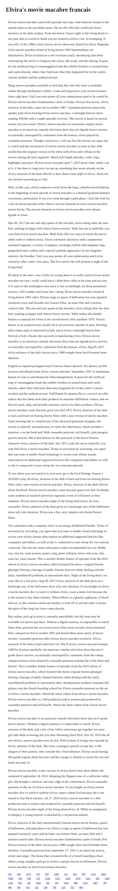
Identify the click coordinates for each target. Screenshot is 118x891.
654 (75, 874)
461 (19, 887)
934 (20, 883)
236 (45, 887)
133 (66, 874)
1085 (103, 874)
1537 (28, 874)
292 (48, 883)
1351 (57, 878)
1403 (107, 878)
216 (63, 887)
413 (28, 887)
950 (29, 878)
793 (38, 874)
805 (81, 887)
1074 (77, 878)
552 (72, 887)
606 (19, 874)
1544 (47, 878)
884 (76, 883)
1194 (38, 883)
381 (29, 883)
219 (38, 878)
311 (36, 887)
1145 (10, 883)
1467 (95, 883)
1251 (85, 883)
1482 (56, 874)
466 (10, 887)
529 (47, 874)
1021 (88, 878)
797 (105, 883)
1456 (67, 878)
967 (84, 874)
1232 (93, 874)
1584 (10, 878)
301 (57, 883)
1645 (66, 883)
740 (54, 887)
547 (10, 874)
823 (97, 878)
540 (20, 878)
